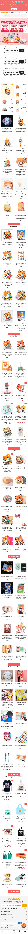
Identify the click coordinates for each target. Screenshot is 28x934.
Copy (21, 50)
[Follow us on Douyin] (17, 908)
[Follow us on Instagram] (3, 908)
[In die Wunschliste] (11, 125)
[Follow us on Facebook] (5, 908)
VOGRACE (6, 927)
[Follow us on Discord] (25, 908)
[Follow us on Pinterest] (14, 908)
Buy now (14, 9)
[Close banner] (26, 5)
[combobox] (14, 15)
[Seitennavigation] (1, 15)
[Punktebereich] (26, 12)
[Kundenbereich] (24, 12)
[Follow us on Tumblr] (19, 908)
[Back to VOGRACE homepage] (14, 899)
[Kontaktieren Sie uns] (17, 12)
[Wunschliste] (22, 12)
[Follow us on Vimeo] (22, 908)
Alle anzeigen (14, 224)
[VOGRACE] (5, 12)
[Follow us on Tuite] (11, 908)
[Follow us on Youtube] (8, 908)
